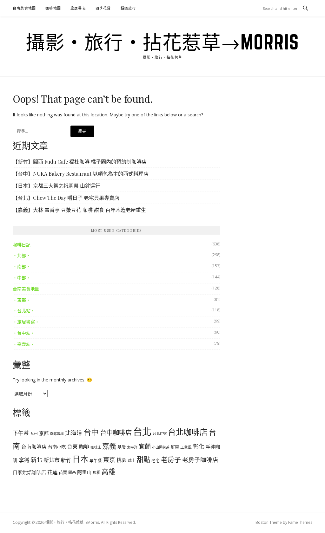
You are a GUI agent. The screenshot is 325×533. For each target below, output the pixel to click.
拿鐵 (24, 460)
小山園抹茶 (160, 447)
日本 (80, 458)
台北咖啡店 (188, 431)
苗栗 (63, 472)
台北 (142, 431)
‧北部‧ (21, 255)
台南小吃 (57, 447)
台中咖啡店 (116, 432)
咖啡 (84, 446)
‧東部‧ (21, 300)
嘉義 (109, 446)
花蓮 (52, 472)
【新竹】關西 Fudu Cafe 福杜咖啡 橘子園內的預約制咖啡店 (80, 161)
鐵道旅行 (128, 8)
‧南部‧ (21, 266)
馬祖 (96, 472)
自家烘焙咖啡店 (29, 472)
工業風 (186, 447)
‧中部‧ (21, 278)
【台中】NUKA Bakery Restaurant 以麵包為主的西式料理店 (81, 173)
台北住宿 (160, 433)
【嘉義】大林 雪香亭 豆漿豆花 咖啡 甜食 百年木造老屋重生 (79, 209)
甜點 (143, 459)
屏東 (175, 447)
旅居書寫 (78, 8)
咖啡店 (95, 447)
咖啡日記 (21, 245)
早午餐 (96, 460)
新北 (36, 460)
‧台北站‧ (24, 311)
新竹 (66, 460)
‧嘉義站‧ (24, 344)
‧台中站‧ (24, 333)
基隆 (121, 447)
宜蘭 (145, 446)
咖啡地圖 (53, 8)
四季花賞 (103, 8)
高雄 (109, 471)
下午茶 (21, 433)
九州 (34, 433)
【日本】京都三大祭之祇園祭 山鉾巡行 (56, 185)
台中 (91, 432)
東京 (109, 460)
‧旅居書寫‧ (26, 322)
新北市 (51, 460)
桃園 (121, 460)
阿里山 (84, 472)
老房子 (171, 459)
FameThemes (300, 522)
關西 (72, 472)
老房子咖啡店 (200, 460)
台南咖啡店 (34, 446)
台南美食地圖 (24, 8)
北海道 (73, 433)
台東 (72, 446)
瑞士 (132, 460)
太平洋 (132, 447)
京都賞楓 (57, 434)
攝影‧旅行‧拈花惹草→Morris (162, 41)
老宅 (155, 460)
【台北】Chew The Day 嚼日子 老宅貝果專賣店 (66, 197)
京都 (44, 433)
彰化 (198, 446)
